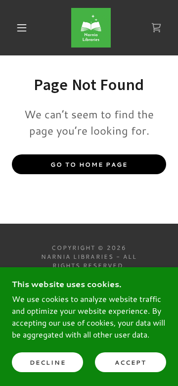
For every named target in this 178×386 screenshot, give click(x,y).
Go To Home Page (89, 164)
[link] (91, 28)
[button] (22, 28)
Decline (48, 362)
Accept (130, 362)
